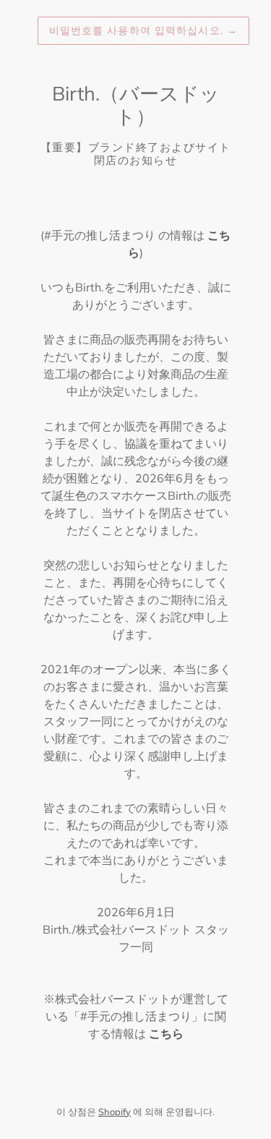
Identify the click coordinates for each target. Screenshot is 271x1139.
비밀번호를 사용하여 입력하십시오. (143, 30)
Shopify (114, 1111)
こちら (166, 1033)
